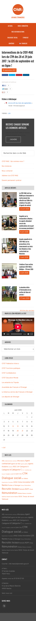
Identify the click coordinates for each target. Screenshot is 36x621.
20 (18, 431)
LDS (9, 113)
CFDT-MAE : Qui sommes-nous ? (13, 161)
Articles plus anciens (27, 310)
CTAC (20, 474)
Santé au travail (6, 496)
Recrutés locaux (10, 489)
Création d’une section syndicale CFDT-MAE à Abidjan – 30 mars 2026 (26, 266)
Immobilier (26, 482)
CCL (23, 470)
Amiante (10, 466)
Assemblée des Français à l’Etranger (14, 387)
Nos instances (7, 166)
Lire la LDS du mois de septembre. (20, 103)
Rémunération (9, 493)
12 (13, 426)
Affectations (21, 461)
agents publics (24, 463)
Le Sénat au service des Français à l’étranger (17, 392)
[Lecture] (4, 334)
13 (17, 426)
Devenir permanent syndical (11, 180)
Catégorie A (24, 466)
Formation (10, 482)
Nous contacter (7, 171)
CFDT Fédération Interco (10, 363)
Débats (26, 478)
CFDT (18, 9)
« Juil (3, 447)
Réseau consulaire (26, 493)
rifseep (31, 489)
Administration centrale (11, 461)
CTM (24, 473)
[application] (18, 327)
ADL (3, 461)
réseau (20, 493)
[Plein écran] (32, 334)
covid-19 (12, 474)
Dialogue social (11, 478)
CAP (18, 466)
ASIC (14, 466)
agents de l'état (15, 464)
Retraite (21, 489)
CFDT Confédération (9, 373)
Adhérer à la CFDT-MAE (10, 175)
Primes (22, 485)
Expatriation (5, 482)
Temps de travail (28, 496)
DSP (22, 478)
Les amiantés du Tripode (10, 382)
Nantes (5, 485)
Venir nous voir (7, 593)
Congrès (7, 474)
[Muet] (28, 334)
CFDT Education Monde (10, 378)
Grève (20, 482)
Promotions (27, 485)
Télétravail (5, 499)
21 (22, 431)
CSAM (16, 474)
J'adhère (13, 139)
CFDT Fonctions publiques (11, 368)
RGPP (27, 489)
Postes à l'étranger (14, 485)
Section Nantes (14, 496)
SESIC (20, 496)
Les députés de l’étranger (10, 397)
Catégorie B (6, 470)
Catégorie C (16, 470)
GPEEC (15, 482)
